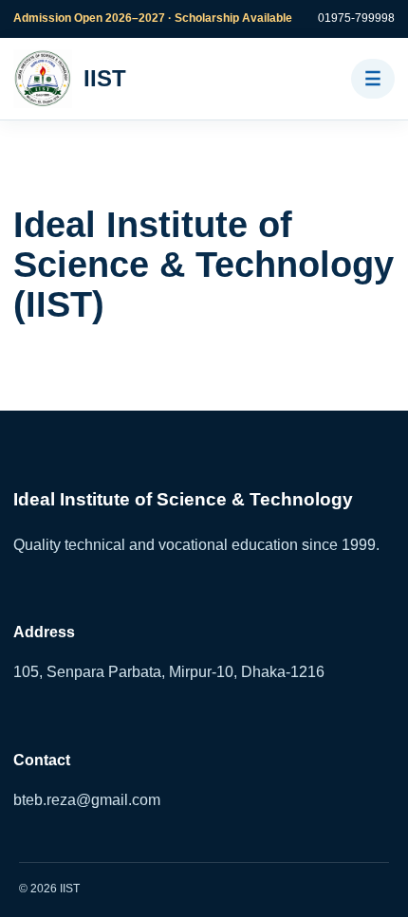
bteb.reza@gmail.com (86, 800)
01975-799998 (356, 18)
